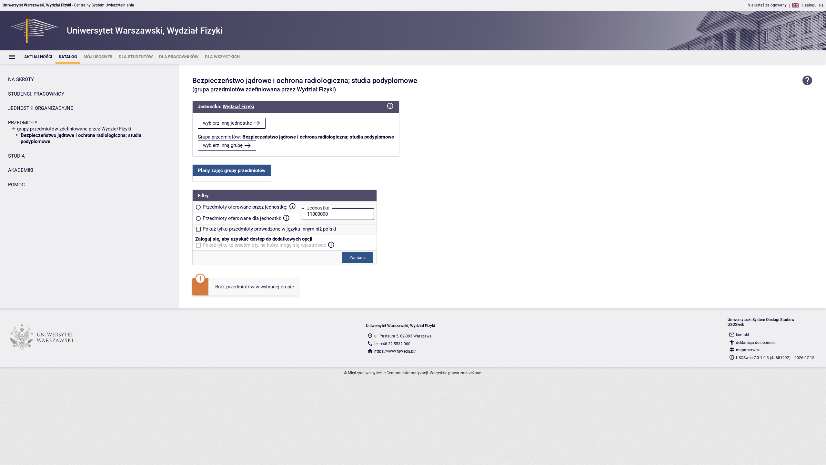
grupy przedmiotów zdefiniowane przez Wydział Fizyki (74, 129)
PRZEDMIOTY (22, 123)
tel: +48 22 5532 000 (392, 344)
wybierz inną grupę (223, 145)
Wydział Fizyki (238, 106)
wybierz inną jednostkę (227, 123)
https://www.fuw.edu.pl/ (395, 351)
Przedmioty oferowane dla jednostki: (242, 218)
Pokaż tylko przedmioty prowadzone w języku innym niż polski (269, 229)
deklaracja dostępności (756, 342)
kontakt (742, 335)
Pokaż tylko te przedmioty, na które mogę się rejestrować (264, 245)
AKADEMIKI (20, 170)
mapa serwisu (748, 350)
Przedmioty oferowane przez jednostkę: (245, 207)
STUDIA (16, 156)
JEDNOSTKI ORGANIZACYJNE (40, 108)
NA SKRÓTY (21, 79)
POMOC (16, 185)
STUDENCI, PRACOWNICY (36, 94)
